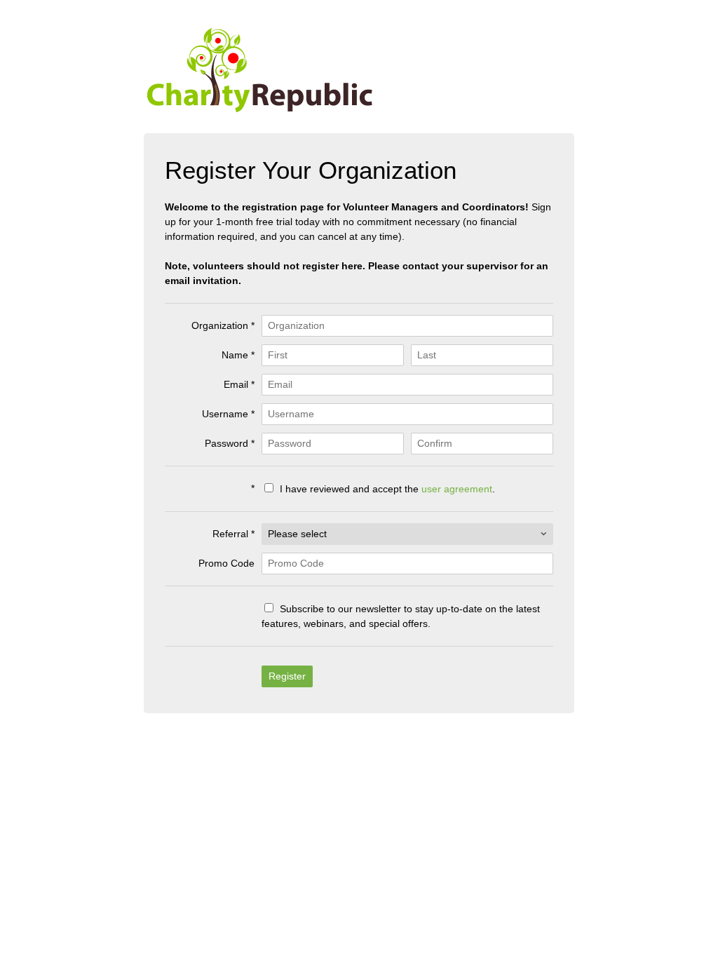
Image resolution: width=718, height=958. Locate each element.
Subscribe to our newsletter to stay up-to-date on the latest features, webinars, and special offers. (401, 616)
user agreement (456, 488)
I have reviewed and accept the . (386, 488)
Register (287, 676)
